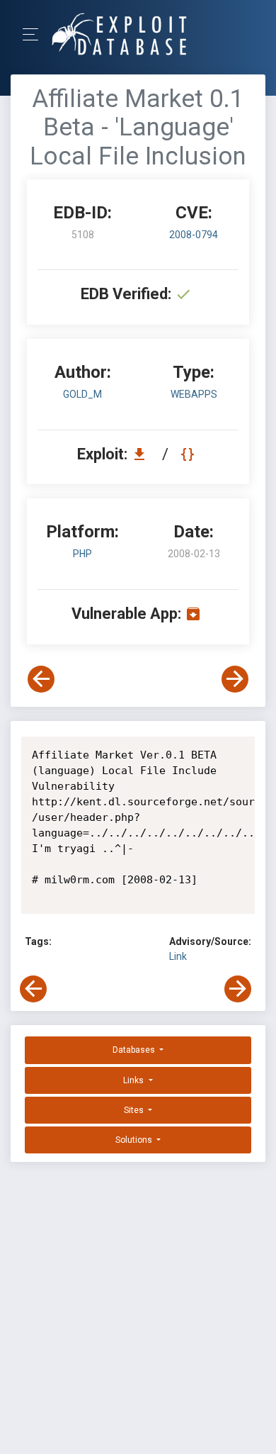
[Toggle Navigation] (35, 34)
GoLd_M (82, 394)
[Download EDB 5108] (143, 454)
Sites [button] (135, 1110)
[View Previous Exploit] (41, 679)
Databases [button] (135, 1050)
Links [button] (134, 1080)
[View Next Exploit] (235, 679)
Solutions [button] (134, 1140)
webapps (194, 394)
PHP (82, 553)
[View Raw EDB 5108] (189, 454)
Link (178, 956)
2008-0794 (193, 234)
